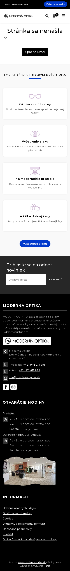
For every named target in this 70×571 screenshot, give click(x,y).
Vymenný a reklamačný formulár (24, 523)
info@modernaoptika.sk (24, 377)
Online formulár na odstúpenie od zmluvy (30, 539)
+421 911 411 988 (29, 370)
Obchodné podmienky (17, 529)
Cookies (8, 518)
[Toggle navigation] (63, 16)
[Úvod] (19, 16)
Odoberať (55, 279)
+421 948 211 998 (34, 364)
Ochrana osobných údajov (19, 508)
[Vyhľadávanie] (46, 16)
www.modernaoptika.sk (32, 562)
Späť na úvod (35, 52)
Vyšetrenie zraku (55, 4)
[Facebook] (6, 387)
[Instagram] (13, 387)
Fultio (47, 565)
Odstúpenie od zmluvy (17, 513)
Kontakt (8, 534)
